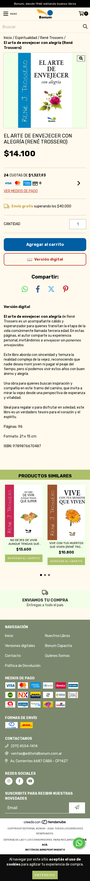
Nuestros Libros (57, 636)
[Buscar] (85, 26)
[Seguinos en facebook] (19, 781)
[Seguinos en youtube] (30, 781)
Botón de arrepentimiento (45, 849)
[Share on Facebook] (38, 289)
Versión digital (48, 259)
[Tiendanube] (45, 823)
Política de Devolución (22, 666)
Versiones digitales (20, 646)
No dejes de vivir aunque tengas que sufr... (23, 542)
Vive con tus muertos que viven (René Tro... (66, 545)
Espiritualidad (26, 38)
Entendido (45, 875)
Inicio (8, 38)
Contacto (13, 656)
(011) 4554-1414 (24, 746)
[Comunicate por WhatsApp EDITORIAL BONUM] (79, 843)
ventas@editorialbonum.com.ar (36, 753)
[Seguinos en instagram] (8, 781)
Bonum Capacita (58, 646)
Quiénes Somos (57, 656)
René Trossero (51, 38)
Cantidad (12, 224)
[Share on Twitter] (51, 289)
